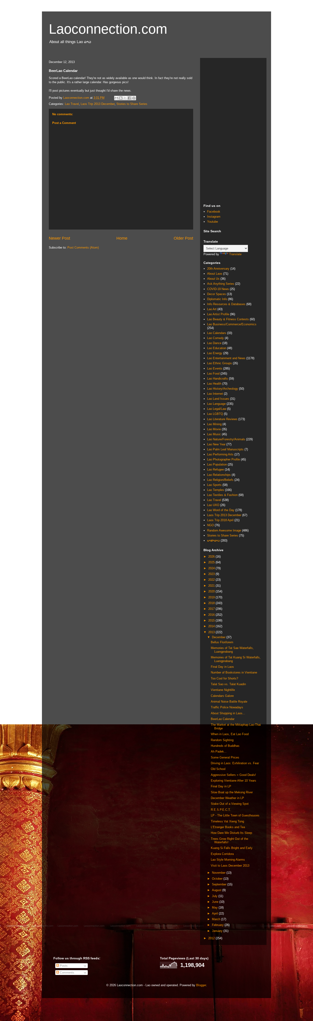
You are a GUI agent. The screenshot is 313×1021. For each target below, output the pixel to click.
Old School (218, 769)
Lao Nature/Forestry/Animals (226, 439)
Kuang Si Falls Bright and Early (232, 848)
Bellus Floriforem (222, 642)
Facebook (213, 211)
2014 (212, 626)
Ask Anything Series (220, 283)
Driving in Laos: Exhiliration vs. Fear (235, 763)
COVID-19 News (218, 289)
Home (121, 238)
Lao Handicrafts (217, 378)
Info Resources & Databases (226, 304)
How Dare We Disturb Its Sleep (231, 833)
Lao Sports (214, 485)
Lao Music (214, 434)
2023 (212, 574)
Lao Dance (214, 343)
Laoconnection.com (108, 29)
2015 (212, 620)
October (217, 878)
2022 (212, 579)
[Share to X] (125, 98)
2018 (212, 603)
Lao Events (214, 368)
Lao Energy (214, 353)
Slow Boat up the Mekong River (232, 792)
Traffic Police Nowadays (227, 707)
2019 (212, 597)
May (215, 907)
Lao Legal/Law (216, 409)
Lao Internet (215, 393)
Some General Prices (225, 757)
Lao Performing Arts (220, 454)
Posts (63, 965)
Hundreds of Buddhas (225, 745)
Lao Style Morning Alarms (228, 859)
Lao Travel (72, 104)
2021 (212, 585)
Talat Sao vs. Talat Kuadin (228, 684)
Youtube (212, 221)
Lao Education (216, 348)
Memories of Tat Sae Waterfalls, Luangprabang (232, 649)
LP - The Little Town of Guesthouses (235, 815)
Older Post (183, 238)
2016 (212, 614)
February (218, 925)
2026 (212, 556)
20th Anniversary (218, 268)
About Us (213, 278)
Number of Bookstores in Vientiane (234, 672)
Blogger (201, 985)
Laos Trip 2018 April (220, 520)
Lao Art (212, 309)
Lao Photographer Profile (223, 459)
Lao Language (216, 403)
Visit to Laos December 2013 (230, 865)
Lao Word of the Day (220, 510)
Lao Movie (214, 429)
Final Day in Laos (222, 666)
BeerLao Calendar (222, 719)
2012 (212, 938)
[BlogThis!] (120, 98)
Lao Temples (215, 490)
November (219, 872)
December (219, 637)
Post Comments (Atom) (83, 247)
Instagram (213, 216)
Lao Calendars (216, 333)
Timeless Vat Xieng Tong (227, 821)
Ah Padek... (219, 751)
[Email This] (116, 98)
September (219, 884)
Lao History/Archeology (222, 388)
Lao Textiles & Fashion (222, 495)
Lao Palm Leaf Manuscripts (225, 449)
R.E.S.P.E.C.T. (221, 809)
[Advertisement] (233, 130)
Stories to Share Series (131, 104)
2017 (212, 608)
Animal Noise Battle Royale (229, 701)
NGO (210, 525)
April (215, 913)
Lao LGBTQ (215, 414)
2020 (212, 591)
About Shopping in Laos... (228, 713)
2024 (212, 568)
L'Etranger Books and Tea (228, 827)
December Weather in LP (227, 798)
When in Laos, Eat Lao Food (230, 734)
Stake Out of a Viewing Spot (230, 803)
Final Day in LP (221, 786)
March (216, 919)
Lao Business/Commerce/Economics (231, 324)
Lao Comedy (215, 338)
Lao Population (217, 464)
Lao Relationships (219, 474)
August (217, 890)
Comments (66, 972)
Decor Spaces (216, 294)
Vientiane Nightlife (223, 690)
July (215, 896)
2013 (212, 632)
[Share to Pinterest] (134, 98)
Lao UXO (213, 505)
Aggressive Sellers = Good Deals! (233, 775)
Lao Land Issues (218, 398)
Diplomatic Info (217, 299)
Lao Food (213, 373)
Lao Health (214, 383)
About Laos (214, 273)
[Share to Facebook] (129, 98)
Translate (235, 254)
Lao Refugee (215, 469)
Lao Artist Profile (218, 314)
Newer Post (59, 238)
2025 (212, 562)
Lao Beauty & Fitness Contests (228, 319)
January (217, 931)
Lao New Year (216, 444)
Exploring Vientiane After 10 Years (233, 780)
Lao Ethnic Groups (219, 363)
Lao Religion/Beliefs (220, 480)
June (215, 901)
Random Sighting (222, 740)
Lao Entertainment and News (226, 358)
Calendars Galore (222, 696)
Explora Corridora (222, 854)
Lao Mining (214, 424)
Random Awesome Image (224, 530)
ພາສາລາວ (213, 540)
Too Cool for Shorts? (224, 678)
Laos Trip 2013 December (98, 104)
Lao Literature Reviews (222, 419)
